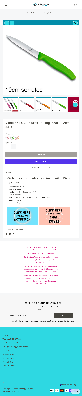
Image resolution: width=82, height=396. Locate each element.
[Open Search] (74, 5)
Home (28, 13)
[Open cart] (77, 4)
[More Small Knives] (54, 224)
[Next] (12, 23)
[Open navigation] (12, 4)
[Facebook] (4, 382)
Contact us (9, 230)
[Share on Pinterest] (14, 234)
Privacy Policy (7, 362)
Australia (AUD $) (69, 385)
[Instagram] (6, 382)
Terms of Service (8, 365)
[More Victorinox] (22, 224)
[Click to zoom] (75, 23)
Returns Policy (8, 355)
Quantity (8, 142)
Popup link (19, 230)
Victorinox (18, 200)
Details (8, 173)
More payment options (41, 167)
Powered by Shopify (11, 391)
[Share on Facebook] (7, 234)
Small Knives (22, 203)
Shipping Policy (8, 358)
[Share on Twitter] (10, 234)
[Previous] (6, 23)
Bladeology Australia (25, 388)
